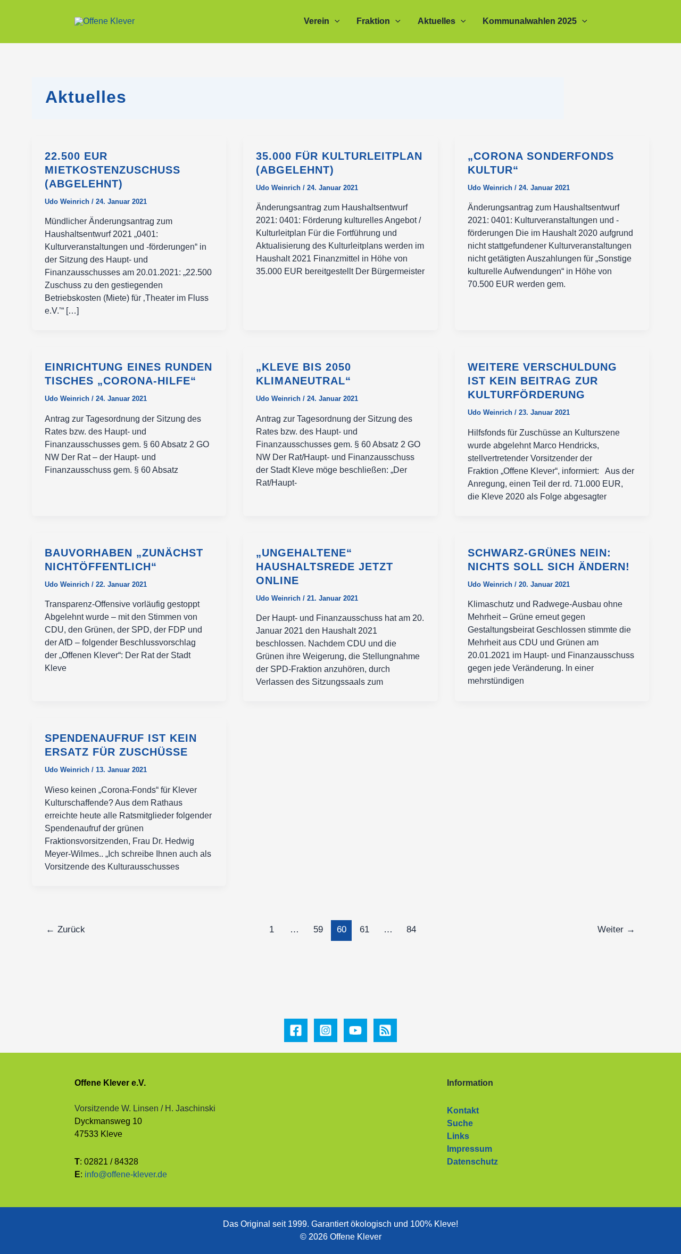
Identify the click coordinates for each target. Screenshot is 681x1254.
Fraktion (373, 21)
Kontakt (463, 1110)
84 (411, 929)
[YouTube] (355, 1030)
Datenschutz (472, 1161)
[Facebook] (296, 1030)
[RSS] (385, 1030)
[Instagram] (325, 1030)
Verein (316, 21)
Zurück (65, 929)
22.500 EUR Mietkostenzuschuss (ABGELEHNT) (112, 170)
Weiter (616, 929)
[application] (334, 21)
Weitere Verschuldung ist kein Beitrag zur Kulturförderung (542, 380)
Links (458, 1136)
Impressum (469, 1148)
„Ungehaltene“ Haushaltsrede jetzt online (324, 566)
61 (364, 929)
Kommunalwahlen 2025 (530, 21)
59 (318, 929)
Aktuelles (436, 21)
